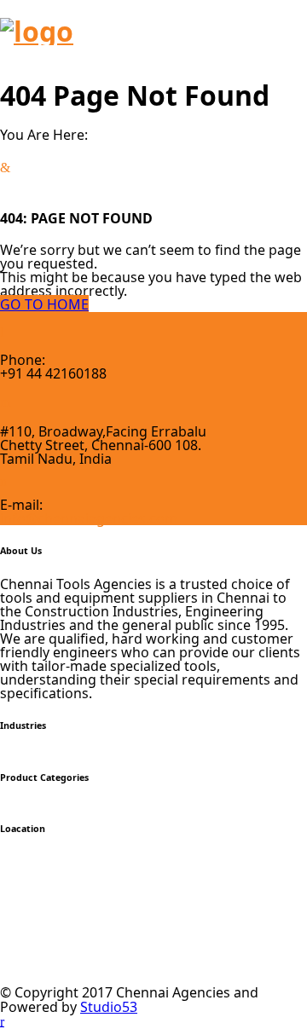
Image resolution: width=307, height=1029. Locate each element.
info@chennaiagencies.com (88, 518)
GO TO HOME (44, 304)
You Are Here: (44, 134)
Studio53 (108, 1006)
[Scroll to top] (2, 1021)
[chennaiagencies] (36, 31)
